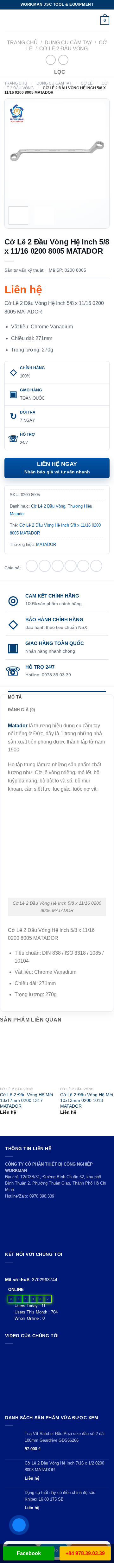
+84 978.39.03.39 (85, 1553)
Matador (18, 725)
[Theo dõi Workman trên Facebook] (8, 1270)
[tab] (57, 697)
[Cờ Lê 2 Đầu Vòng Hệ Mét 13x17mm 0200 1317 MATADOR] (27, 1057)
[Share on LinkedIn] (96, 566)
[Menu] (8, 20)
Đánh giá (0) (21, 709)
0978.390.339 (41, 1196)
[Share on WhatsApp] (32, 566)
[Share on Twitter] (58, 566)
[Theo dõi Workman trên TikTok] (23, 1270)
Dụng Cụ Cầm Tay (68, 42)
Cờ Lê (86, 83)
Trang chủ (22, 42)
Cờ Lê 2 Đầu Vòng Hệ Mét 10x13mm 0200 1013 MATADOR (86, 1100)
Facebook (29, 1553)
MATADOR (46, 544)
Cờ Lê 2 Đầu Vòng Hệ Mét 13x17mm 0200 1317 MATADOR (26, 1100)
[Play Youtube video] (57, 1378)
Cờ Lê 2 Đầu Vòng (63, 48)
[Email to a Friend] (71, 566)
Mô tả (15, 697)
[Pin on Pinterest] (83, 566)
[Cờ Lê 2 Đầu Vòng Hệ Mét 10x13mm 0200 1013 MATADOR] (87, 1057)
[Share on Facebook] (45, 566)
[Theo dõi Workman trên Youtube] (16, 1270)
